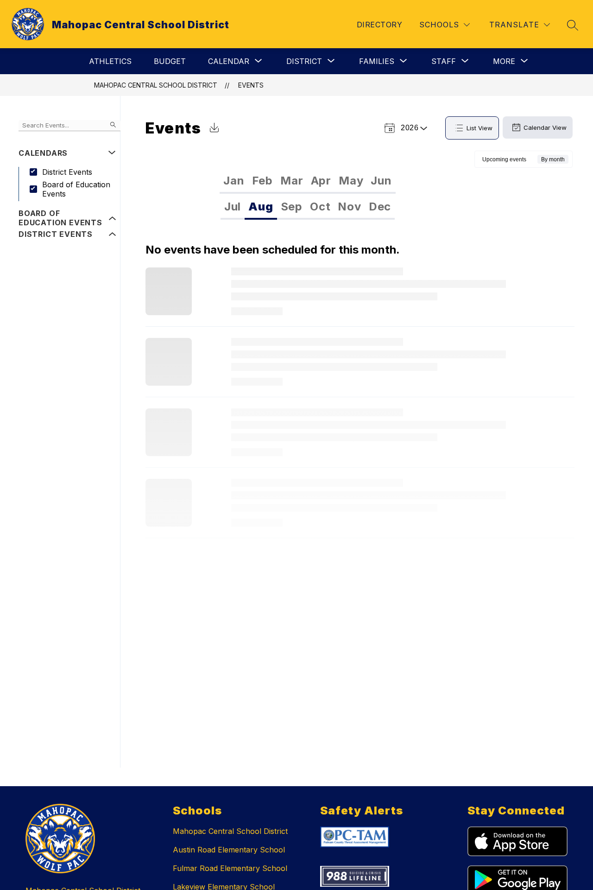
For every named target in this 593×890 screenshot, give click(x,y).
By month (553, 159)
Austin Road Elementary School (229, 849)
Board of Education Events (76, 189)
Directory (379, 24)
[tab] (234, 181)
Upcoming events (504, 159)
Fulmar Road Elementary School (230, 868)
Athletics (110, 61)
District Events (67, 172)
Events (251, 85)
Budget (170, 61)
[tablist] (307, 181)
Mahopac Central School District (155, 85)
